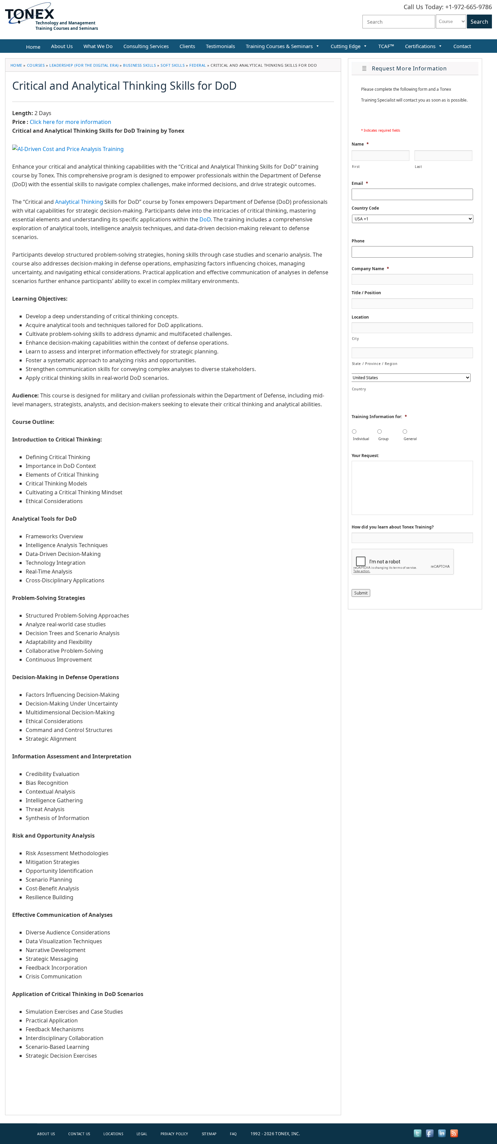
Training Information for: (379, 416)
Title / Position (366, 293)
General (410, 438)
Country (359, 389)
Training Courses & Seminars (279, 46)
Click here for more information (70, 122)
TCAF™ (386, 46)
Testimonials (220, 46)
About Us (62, 46)
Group (383, 438)
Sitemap (209, 1133)
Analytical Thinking (79, 202)
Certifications (420, 46)
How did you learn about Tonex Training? (393, 527)
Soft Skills (173, 65)
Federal (197, 65)
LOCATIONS (113, 1133)
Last (418, 167)
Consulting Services (146, 46)
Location (360, 317)
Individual (361, 438)
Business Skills (139, 65)
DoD (205, 219)
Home (16, 65)
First (356, 167)
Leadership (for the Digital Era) (84, 65)
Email (360, 183)
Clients (187, 46)
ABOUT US (46, 1133)
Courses (36, 65)
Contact (462, 46)
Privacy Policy (174, 1133)
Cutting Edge (345, 46)
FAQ (233, 1133)
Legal (142, 1133)
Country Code (365, 208)
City (355, 339)
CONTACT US (79, 1133)
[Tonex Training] (29, 12)
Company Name (370, 269)
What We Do (98, 46)
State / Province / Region (375, 364)
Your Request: (365, 455)
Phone (358, 241)
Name (360, 144)
